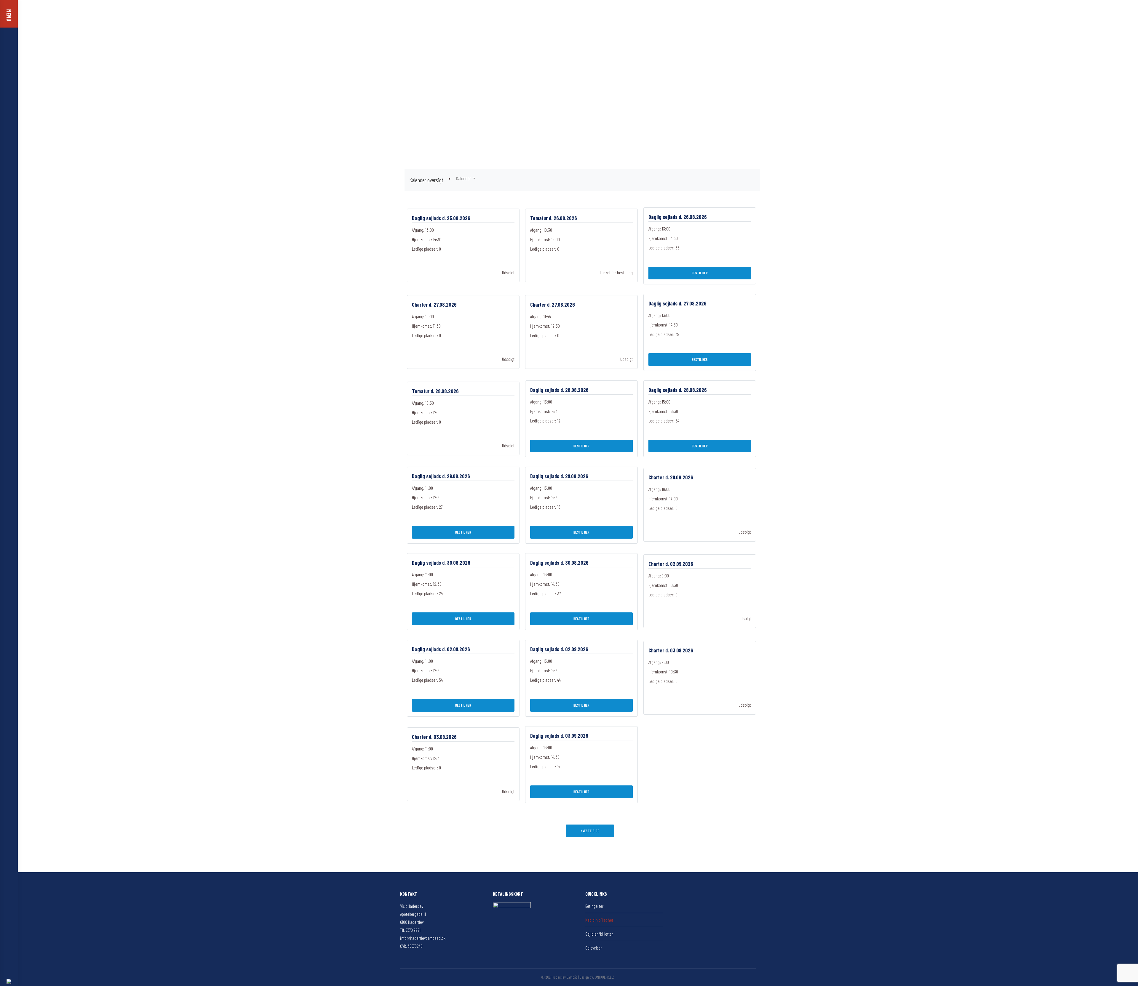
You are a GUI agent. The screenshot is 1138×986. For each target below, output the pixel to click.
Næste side (590, 830)
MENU (8, 15)
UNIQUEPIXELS (605, 977)
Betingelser (594, 906)
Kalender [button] (464, 178)
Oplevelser (593, 947)
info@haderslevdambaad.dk (422, 938)
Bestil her (700, 272)
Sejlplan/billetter (599, 934)
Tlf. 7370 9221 (410, 930)
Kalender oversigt (426, 179)
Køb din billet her (599, 920)
